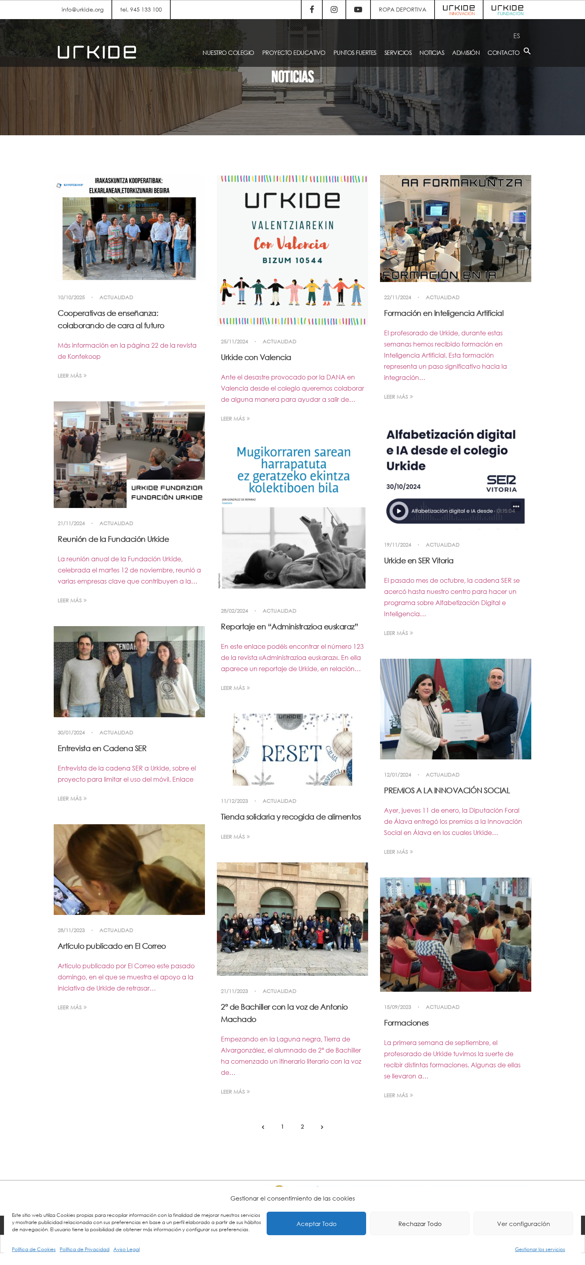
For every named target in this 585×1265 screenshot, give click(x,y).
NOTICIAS (431, 52)
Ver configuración (523, 1224)
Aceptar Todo (316, 1224)
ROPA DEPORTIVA (402, 9)
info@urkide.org (82, 9)
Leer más (70, 375)
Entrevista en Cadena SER (102, 748)
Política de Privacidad (84, 1249)
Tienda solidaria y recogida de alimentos (291, 816)
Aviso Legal (126, 1249)
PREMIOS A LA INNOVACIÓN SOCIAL (447, 790)
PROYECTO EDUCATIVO (294, 52)
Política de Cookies (34, 1249)
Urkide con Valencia (256, 357)
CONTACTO (503, 52)
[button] (527, 52)
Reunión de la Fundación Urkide (113, 538)
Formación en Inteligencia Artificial (443, 312)
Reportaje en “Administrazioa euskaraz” (289, 626)
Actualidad (116, 297)
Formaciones (406, 1022)
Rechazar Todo (420, 1224)
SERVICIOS (398, 52)
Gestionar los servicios (540, 1249)
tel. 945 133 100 (141, 9)
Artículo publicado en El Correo (112, 945)
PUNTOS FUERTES (354, 52)
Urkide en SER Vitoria (419, 560)
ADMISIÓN (466, 52)
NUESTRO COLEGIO (228, 52)
